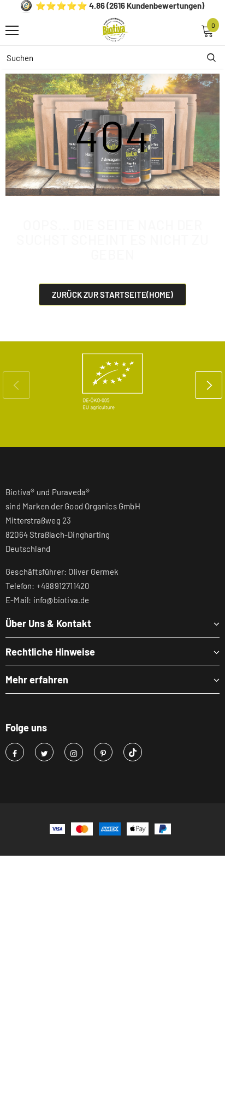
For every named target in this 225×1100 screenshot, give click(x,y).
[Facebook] (14, 752)
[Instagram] (73, 752)
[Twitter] (44, 752)
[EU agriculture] (112, 381)
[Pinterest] (103, 752)
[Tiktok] (132, 752)
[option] (112, 381)
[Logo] (115, 30)
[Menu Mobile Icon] (12, 30)
